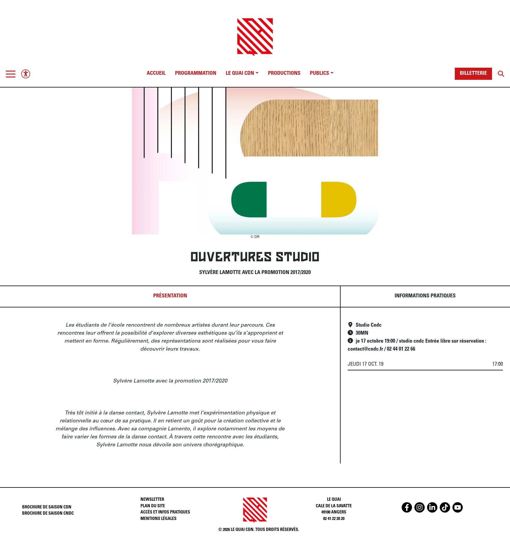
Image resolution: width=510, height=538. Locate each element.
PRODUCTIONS (284, 73)
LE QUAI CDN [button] (240, 73)
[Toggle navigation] (10, 74)
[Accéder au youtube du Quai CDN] (457, 507)
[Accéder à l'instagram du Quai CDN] (419, 507)
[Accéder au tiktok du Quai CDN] (445, 507)
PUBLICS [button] (319, 73)
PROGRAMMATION (195, 73)
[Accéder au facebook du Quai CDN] (407, 507)
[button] (11, 74)
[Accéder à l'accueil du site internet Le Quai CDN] (255, 31)
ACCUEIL (156, 73)
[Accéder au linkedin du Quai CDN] (432, 507)
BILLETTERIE (473, 73)
